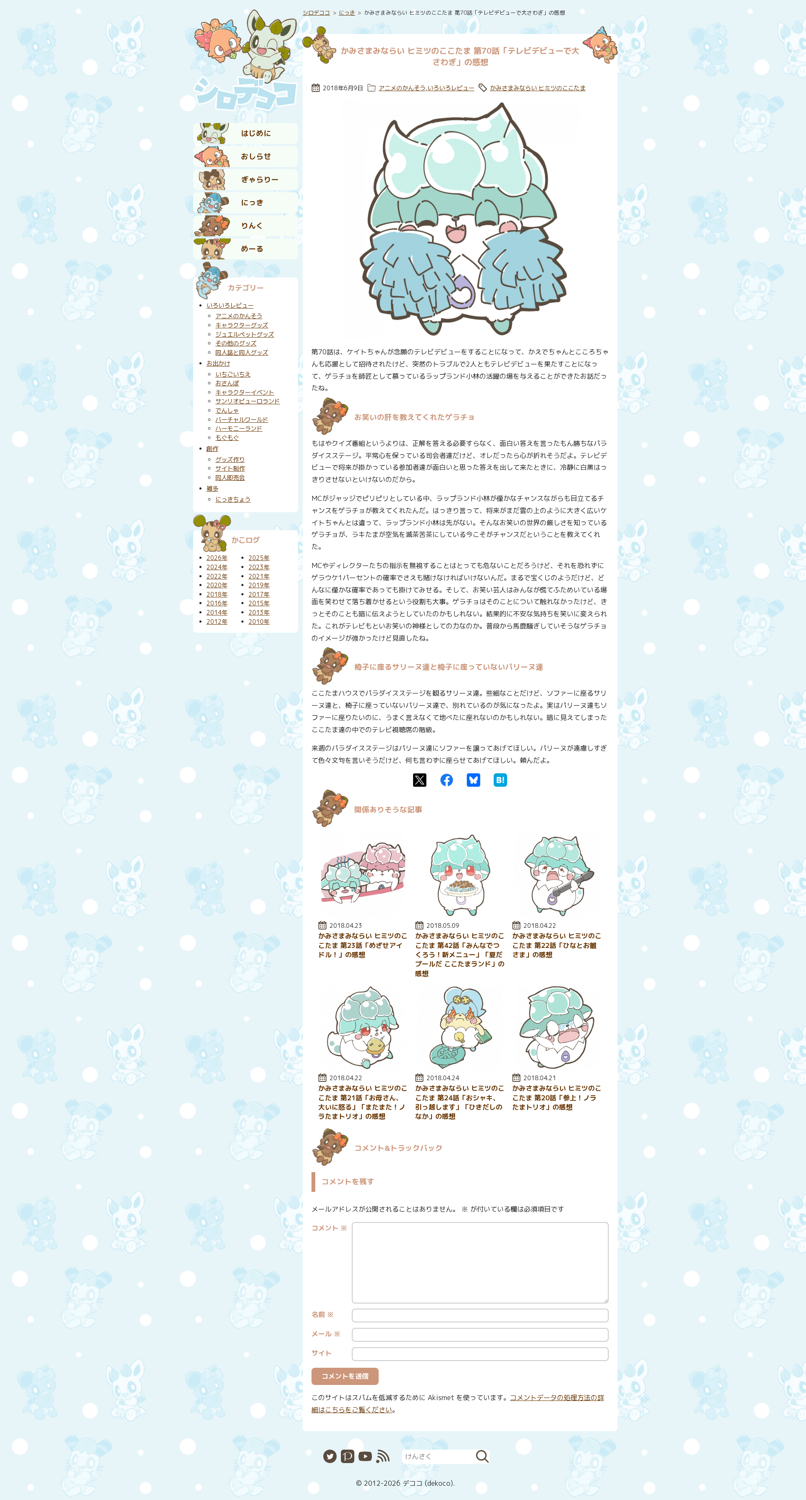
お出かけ (218, 363)
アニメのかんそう (402, 88)
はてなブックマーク (500, 780)
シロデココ (316, 12)
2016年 (217, 603)
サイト (321, 1353)
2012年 (217, 622)
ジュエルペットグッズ (244, 334)
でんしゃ (227, 410)
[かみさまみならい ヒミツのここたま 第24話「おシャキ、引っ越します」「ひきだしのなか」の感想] (460, 1067)
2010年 (259, 622)
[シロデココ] (245, 59)
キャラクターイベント (244, 392)
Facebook (446, 780)
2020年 (217, 585)
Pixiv (347, 1456)
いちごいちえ (233, 374)
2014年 (217, 612)
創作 (212, 449)
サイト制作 (230, 468)
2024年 (217, 567)
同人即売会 (230, 478)
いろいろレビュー (450, 88)
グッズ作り (230, 459)
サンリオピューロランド (247, 401)
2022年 (217, 576)
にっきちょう (233, 499)
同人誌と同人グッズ (241, 352)
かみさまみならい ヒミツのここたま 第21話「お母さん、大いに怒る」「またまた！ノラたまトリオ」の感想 (363, 1102)
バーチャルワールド (241, 420)
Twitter (420, 780)
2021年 (259, 576)
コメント (329, 1228)
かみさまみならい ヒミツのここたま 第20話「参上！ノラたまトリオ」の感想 (557, 1098)
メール (325, 1333)
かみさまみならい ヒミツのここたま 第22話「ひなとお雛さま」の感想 (557, 945)
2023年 (259, 567)
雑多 (212, 488)
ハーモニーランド (238, 428)
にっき (252, 202)
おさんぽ (227, 383)
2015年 (259, 603)
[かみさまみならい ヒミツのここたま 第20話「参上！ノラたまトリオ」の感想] (557, 1067)
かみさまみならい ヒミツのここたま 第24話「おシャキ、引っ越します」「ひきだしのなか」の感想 (460, 1102)
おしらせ (256, 156)
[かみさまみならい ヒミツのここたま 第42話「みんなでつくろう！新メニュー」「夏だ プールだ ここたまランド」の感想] (460, 914)
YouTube (365, 1456)
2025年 (259, 558)
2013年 (259, 612)
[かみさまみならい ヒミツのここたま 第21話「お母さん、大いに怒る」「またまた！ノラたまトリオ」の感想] (363, 1067)
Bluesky (473, 780)
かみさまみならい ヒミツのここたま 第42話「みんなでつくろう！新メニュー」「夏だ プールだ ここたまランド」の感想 (460, 954)
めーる (252, 248)
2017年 (259, 594)
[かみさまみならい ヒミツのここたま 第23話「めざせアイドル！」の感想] (363, 914)
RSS (383, 1456)
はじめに (256, 133)
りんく (252, 225)
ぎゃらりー (260, 179)
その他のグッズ (235, 343)
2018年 (217, 594)
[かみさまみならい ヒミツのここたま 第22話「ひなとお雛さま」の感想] (557, 914)
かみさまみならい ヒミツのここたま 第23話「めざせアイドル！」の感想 (363, 945)
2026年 (217, 558)
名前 (322, 1314)
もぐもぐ (227, 438)
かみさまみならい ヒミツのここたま (538, 88)
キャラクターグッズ (241, 325)
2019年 (259, 585)
